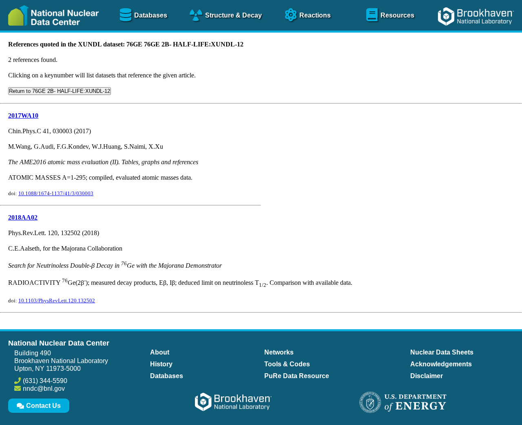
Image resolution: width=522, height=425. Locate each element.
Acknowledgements (441, 364)
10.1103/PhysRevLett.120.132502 (56, 300)
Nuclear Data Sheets (441, 352)
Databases (166, 375)
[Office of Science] (403, 403)
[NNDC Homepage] (51, 31)
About (159, 352)
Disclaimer (426, 375)
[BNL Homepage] (477, 31)
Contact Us (43, 405)
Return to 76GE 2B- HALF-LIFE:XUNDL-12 (59, 91)
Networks (279, 352)
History (161, 364)
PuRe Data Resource (296, 375)
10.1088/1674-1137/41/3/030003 (55, 193)
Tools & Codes (287, 364)
